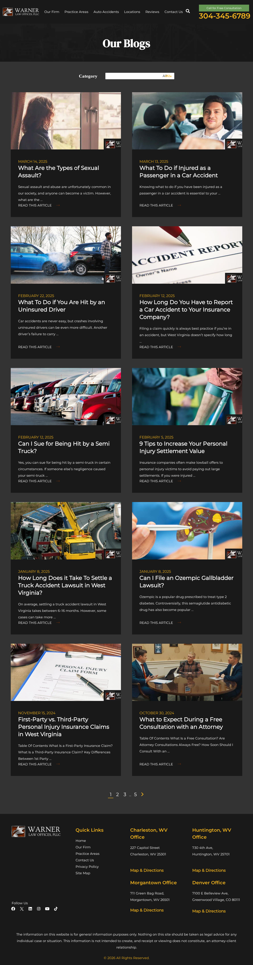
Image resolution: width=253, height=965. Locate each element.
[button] (188, 11)
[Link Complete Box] (66, 154)
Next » (143, 794)
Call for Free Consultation (224, 8)
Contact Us (173, 12)
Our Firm (51, 12)
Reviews (152, 12)
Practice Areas (76, 12)
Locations (132, 12)
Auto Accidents (106, 12)
